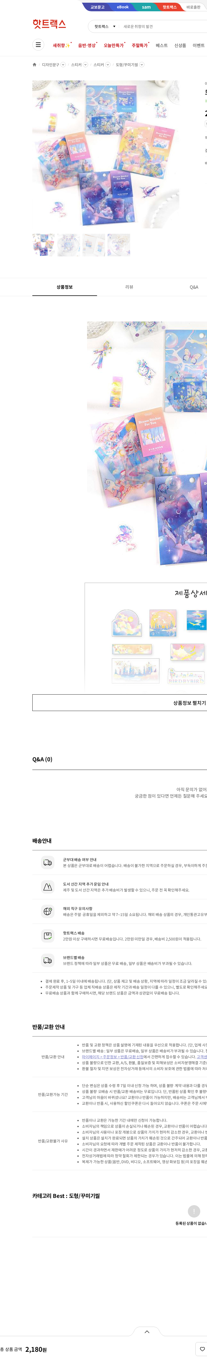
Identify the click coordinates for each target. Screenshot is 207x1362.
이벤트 (199, 45)
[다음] (182, 157)
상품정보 (65, 287)
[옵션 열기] (147, 1331)
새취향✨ (61, 45)
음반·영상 (86, 45)
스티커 (76, 64)
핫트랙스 (101, 26)
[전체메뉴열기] (38, 45)
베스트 (162, 45)
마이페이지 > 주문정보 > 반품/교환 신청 (112, 1056)
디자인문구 (50, 64)
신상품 (180, 45)
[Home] (34, 64)
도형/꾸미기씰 (127, 64)
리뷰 (129, 287)
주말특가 (140, 45)
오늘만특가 (114, 45)
